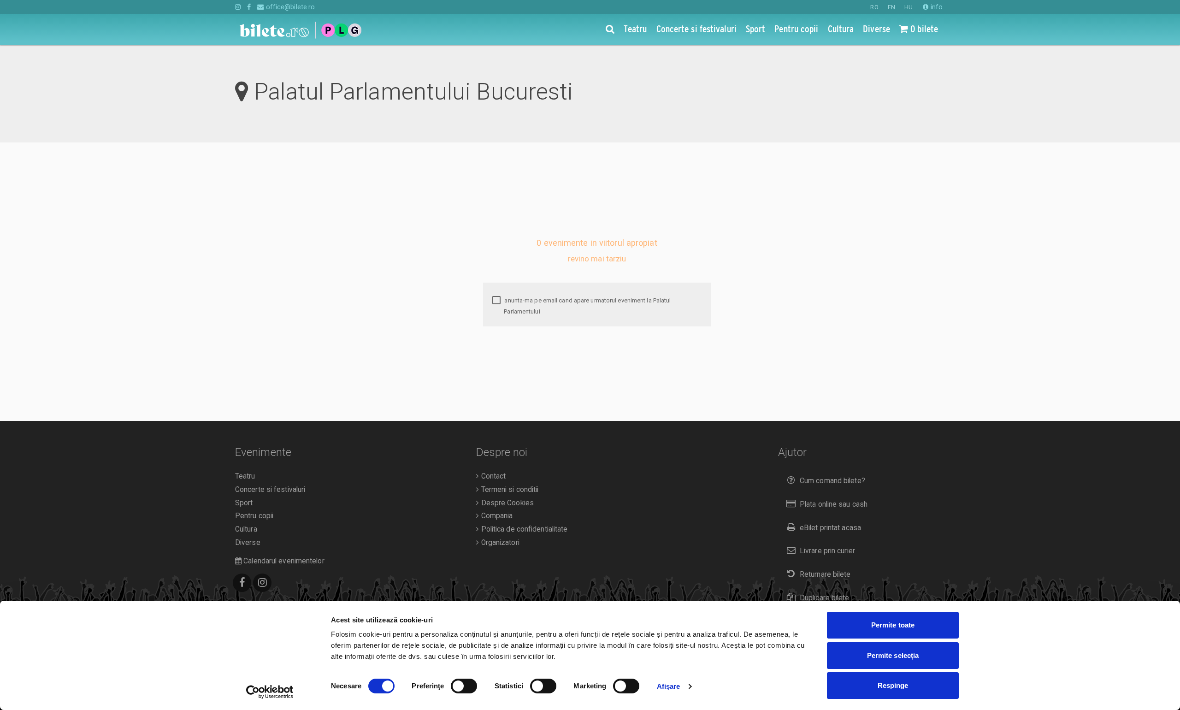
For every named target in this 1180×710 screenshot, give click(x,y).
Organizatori (499, 542)
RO (874, 7)
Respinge (893, 685)
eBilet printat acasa (830, 528)
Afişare (668, 686)
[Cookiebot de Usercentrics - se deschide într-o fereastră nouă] (270, 692)
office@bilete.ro (289, 7)
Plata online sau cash (833, 504)
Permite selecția (893, 655)
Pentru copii (254, 516)
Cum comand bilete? (832, 481)
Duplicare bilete (825, 598)
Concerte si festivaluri (270, 489)
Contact (492, 476)
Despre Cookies (506, 503)
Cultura (246, 529)
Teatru (245, 476)
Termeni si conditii (508, 489)
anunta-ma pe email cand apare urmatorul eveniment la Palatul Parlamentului (587, 306)
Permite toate (892, 625)
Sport (244, 503)
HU (908, 7)
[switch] (464, 686)
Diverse (247, 542)
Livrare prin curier (827, 551)
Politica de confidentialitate (523, 529)
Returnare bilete (825, 574)
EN (891, 7)
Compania (496, 516)
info (936, 7)
